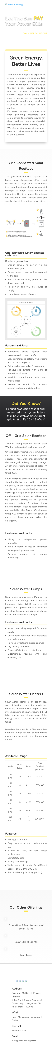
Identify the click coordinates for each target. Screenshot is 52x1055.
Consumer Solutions (35, 33)
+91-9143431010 (19, 1030)
